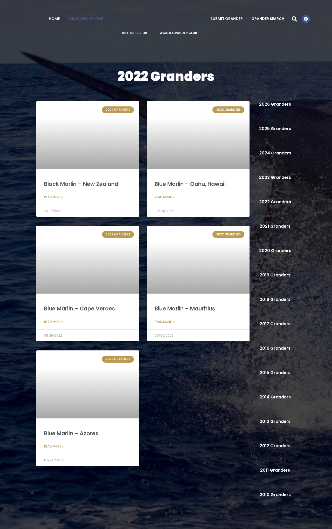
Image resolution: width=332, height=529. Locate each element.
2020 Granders (275, 251)
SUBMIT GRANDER (226, 18)
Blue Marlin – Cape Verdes (79, 308)
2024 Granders (275, 153)
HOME (54, 18)
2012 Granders (275, 446)
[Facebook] (306, 19)
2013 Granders (275, 421)
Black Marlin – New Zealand (81, 184)
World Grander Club (178, 33)
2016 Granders (275, 348)
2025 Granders (275, 129)
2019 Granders (275, 275)
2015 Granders (275, 373)
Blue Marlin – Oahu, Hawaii (190, 184)
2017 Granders (275, 324)
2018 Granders (275, 299)
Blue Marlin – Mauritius (185, 308)
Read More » (54, 197)
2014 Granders (275, 397)
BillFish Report (135, 33)
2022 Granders (275, 202)
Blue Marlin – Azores (71, 433)
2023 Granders (275, 177)
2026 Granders (275, 104)
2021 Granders (275, 226)
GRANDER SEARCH (267, 18)
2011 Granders (275, 470)
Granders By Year (86, 18)
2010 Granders (275, 495)
